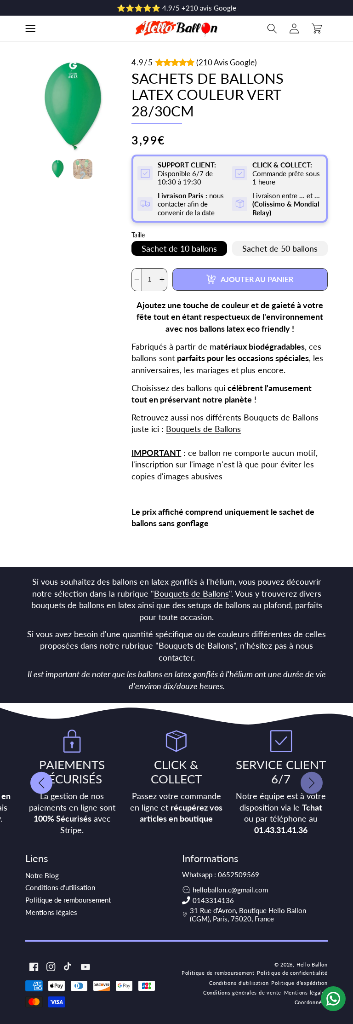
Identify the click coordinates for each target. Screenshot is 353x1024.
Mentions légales (51, 912)
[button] (30, 28)
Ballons (228, 429)
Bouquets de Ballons (191, 593)
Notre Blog (42, 875)
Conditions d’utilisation (238, 983)
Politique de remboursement (68, 900)
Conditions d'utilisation (60, 887)
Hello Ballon (312, 964)
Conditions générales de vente (242, 992)
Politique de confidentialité (292, 973)
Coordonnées (311, 1002)
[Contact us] (333, 998)
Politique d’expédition (299, 983)
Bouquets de (190, 429)
